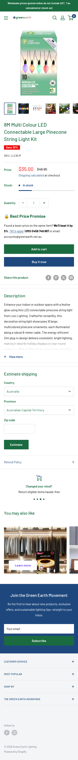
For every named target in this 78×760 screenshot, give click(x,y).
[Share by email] (71, 277)
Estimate (16, 444)
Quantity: (10, 203)
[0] (70, 17)
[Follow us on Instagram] (14, 732)
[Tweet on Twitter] (63, 277)
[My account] (63, 18)
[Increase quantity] (44, 203)
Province (10, 401)
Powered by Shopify (15, 751)
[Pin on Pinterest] (56, 277)
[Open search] (55, 18)
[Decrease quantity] (23, 203)
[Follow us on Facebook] (7, 732)
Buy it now (39, 262)
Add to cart (39, 249)
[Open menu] (6, 18)
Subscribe (39, 640)
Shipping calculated (31, 175)
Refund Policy (13, 462)
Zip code (9, 420)
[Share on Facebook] (48, 277)
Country (9, 382)
